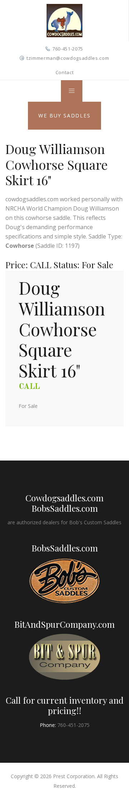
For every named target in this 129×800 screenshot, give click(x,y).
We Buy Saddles (64, 115)
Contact (65, 72)
